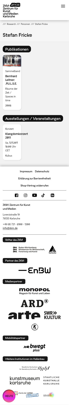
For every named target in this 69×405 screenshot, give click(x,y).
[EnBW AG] (34, 270)
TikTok (43, 195)
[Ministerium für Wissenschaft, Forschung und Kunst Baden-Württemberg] (29, 250)
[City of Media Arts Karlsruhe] (49, 395)
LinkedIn (52, 195)
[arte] (24, 315)
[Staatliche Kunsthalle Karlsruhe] (51, 380)
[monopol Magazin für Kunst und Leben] (34, 291)
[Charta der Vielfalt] (26, 395)
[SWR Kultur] (52, 315)
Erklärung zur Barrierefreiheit (34, 178)
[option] (13, 82)
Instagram (25, 195)
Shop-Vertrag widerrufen (35, 185)
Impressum (26, 171)
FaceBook (16, 195)
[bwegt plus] (34, 348)
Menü (63, 6)
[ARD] (34, 303)
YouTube (34, 195)
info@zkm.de (10, 228)
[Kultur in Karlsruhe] (34, 327)
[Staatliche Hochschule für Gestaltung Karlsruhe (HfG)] (34, 369)
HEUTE (9, 396)
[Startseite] (14, 10)
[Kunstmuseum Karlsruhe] (25, 380)
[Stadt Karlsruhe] (52, 249)
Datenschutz (42, 171)
